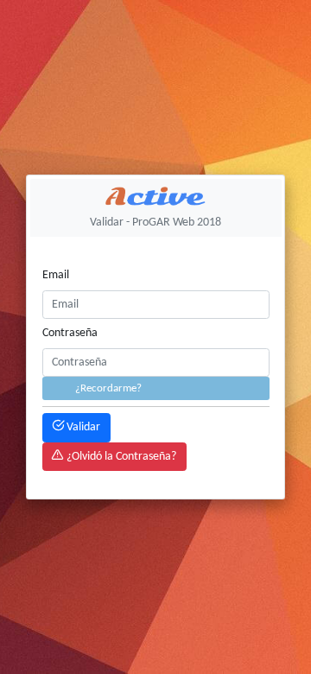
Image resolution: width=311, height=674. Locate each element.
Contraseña (70, 333)
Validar (82, 427)
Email (55, 275)
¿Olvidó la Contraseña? (120, 456)
